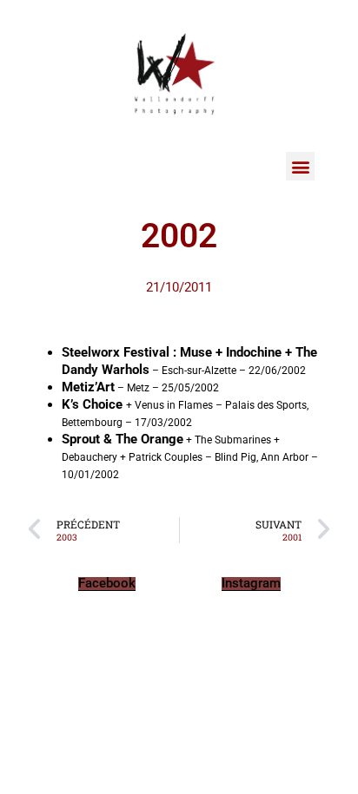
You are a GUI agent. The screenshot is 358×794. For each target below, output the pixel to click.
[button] (300, 166)
